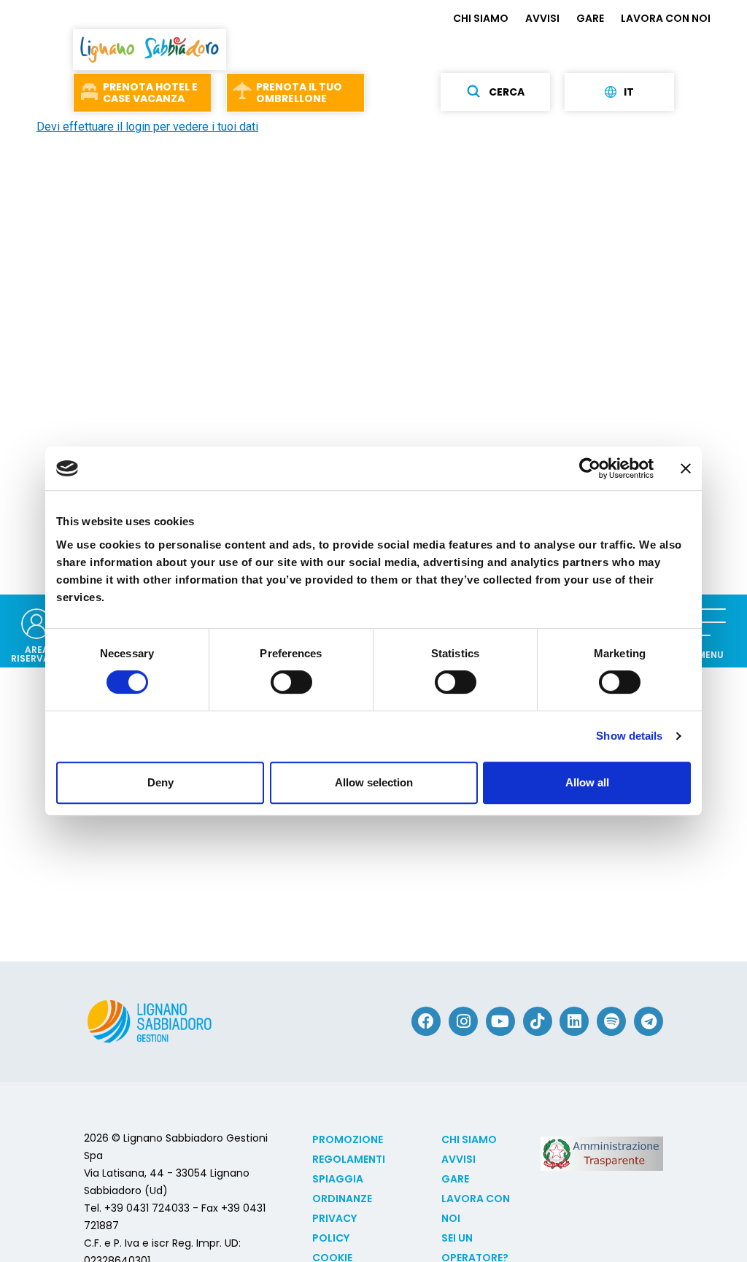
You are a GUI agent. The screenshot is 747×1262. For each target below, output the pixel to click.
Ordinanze (342, 1198)
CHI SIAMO (480, 18)
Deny (160, 782)
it (629, 92)
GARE (590, 18)
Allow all (587, 782)
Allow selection (374, 782)
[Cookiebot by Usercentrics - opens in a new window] (590, 468)
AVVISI (542, 18)
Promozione (347, 1139)
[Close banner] (686, 468)
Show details (629, 735)
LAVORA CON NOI (666, 18)
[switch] (291, 682)
